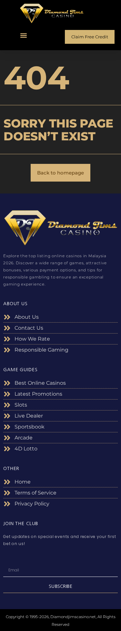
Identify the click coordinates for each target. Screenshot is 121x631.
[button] (23, 35)
